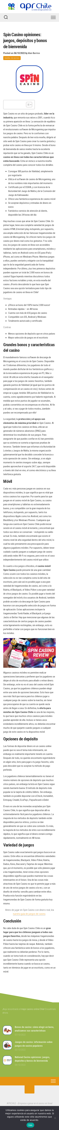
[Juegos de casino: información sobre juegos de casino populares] (7, 1049)
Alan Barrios (34, 53)
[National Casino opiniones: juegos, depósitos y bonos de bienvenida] (7, 1064)
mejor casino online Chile (32, 1009)
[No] (55, 1118)
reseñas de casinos (12, 58)
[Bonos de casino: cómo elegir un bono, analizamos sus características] (7, 1034)
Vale (30, 1125)
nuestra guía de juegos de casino (29, 913)
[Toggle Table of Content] (27, 104)
